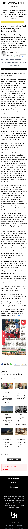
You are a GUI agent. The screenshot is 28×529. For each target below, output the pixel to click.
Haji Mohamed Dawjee (14, 52)
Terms (17, 522)
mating (20, 374)
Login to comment (14, 460)
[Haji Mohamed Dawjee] (3, 53)
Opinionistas (4, 371)
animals (3, 374)
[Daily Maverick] (14, 2)
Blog (14, 492)
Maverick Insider (14, 478)
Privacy (11, 522)
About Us (14, 482)
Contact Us (14, 487)
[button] (16, 56)
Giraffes (9, 374)
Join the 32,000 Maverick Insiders (13, 500)
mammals (15, 374)
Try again (5, 469)
